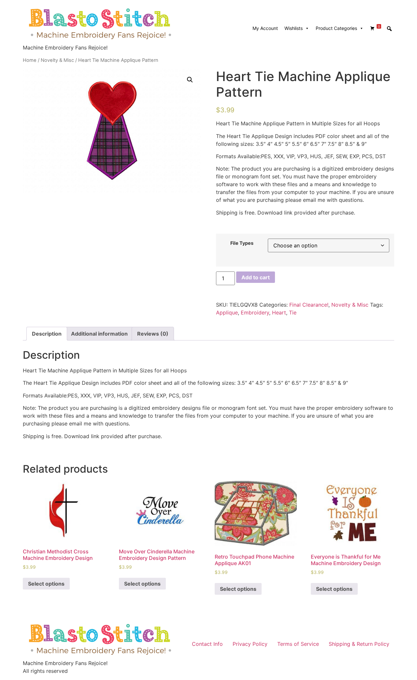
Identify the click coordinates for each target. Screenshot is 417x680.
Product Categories (336, 28)
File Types (241, 243)
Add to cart (255, 277)
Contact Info (207, 644)
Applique (227, 312)
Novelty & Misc (57, 60)
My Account (265, 28)
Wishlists (293, 28)
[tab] (46, 333)
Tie (292, 312)
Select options (46, 583)
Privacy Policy (250, 644)
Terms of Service (298, 644)
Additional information (99, 333)
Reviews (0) (152, 333)
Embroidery (255, 312)
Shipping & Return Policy (359, 644)
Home (29, 60)
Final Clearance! (308, 304)
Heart (279, 312)
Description (47, 333)
